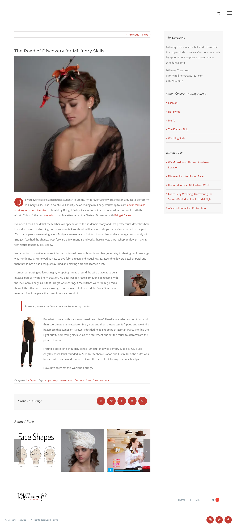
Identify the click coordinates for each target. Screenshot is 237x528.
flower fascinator (101, 380)
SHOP (199, 499)
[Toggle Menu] (229, 13)
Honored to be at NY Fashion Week (189, 185)
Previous (134, 34)
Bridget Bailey (122, 215)
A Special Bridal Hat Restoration (187, 208)
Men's (171, 120)
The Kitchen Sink (178, 129)
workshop (50, 215)
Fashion (172, 102)
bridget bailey (51, 380)
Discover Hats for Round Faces (186, 176)
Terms (55, 519)
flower (89, 380)
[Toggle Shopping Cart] (218, 13)
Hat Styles (31, 380)
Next (145, 34)
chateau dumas (66, 380)
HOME (181, 499)
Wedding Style (176, 138)
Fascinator (80, 380)
